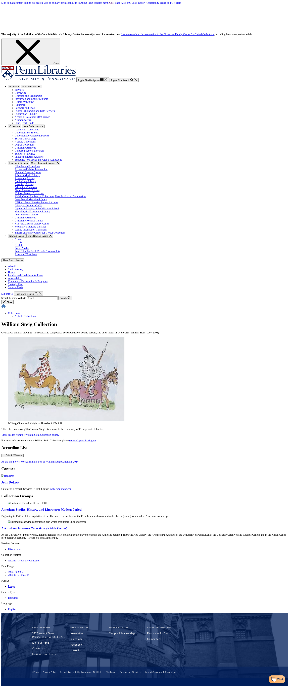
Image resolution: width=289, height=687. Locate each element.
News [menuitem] (18, 239)
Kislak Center (15, 549)
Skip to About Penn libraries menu (90, 2)
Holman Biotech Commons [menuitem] (29, 193)
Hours (11, 272)
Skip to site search (33, 2)
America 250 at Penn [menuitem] (26, 254)
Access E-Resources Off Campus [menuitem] (32, 117)
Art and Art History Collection (24, 560)
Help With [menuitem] (14, 86)
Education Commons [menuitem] (26, 187)
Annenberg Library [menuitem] (25, 178)
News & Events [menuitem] (16, 236)
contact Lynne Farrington (82, 440)
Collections (14, 313)
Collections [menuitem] (14, 126)
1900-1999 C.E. (16, 571)
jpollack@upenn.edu (61, 489)
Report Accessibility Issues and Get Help (159, 2)
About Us (13, 266)
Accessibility (15, 278)
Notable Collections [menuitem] (25, 141)
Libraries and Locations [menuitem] (27, 166)
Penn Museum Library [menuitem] (26, 214)
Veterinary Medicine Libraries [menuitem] (30, 226)
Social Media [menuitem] (22, 248)
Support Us (7, 293)
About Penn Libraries (13, 260)
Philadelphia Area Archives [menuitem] (29, 156)
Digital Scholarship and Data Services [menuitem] (35, 110)
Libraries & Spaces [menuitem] (18, 163)
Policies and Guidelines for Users (25, 275)
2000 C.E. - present (18, 575)
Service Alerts (15, 287)
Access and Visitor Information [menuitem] (31, 169)
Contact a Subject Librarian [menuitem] (29, 150)
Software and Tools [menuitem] (25, 107)
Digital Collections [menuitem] (24, 144)
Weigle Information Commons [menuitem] (31, 229)
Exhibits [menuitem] (19, 245)
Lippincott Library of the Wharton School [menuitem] (37, 208)
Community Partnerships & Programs (27, 281)
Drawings (13, 597)
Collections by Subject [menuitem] (26, 132)
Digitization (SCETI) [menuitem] (26, 113)
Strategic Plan (15, 284)
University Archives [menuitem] (25, 147)
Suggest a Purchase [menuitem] (25, 153)
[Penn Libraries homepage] (38, 80)
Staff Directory (16, 269)
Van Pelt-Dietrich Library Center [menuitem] (32, 223)
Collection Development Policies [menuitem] (32, 135)
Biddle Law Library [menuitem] (25, 181)
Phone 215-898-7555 (126, 2)
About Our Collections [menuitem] (27, 129)
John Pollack (10, 482)
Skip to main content (12, 2)
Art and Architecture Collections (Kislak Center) (34, 528)
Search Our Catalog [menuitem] (25, 138)
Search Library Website (13, 298)
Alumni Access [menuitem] (23, 120)
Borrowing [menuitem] (20, 92)
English (12, 609)
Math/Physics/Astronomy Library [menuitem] (32, 211)
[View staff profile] (7, 475)
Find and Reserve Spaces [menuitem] (28, 172)
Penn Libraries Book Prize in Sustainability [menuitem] (37, 251)
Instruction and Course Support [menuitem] (31, 98)
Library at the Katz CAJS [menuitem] (28, 205)
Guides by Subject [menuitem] (24, 101)
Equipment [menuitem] (20, 104)
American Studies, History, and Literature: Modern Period (41, 509)
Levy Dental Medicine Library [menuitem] (31, 199)
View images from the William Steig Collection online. (30, 434)
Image (11, 586)
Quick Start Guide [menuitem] (24, 123)
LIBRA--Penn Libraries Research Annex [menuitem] (36, 202)
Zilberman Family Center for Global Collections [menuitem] (40, 232)
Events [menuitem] (18, 242)
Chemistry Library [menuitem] (24, 184)
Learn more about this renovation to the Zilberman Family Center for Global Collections (167, 34)
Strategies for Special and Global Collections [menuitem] (38, 159)
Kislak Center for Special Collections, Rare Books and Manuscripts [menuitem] (50, 196)
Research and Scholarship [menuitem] (28, 95)
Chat (111, 2)
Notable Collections (25, 316)
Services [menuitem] (19, 89)
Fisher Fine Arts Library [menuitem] (27, 190)
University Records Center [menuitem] (29, 220)
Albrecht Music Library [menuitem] (27, 175)
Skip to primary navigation (57, 2)
